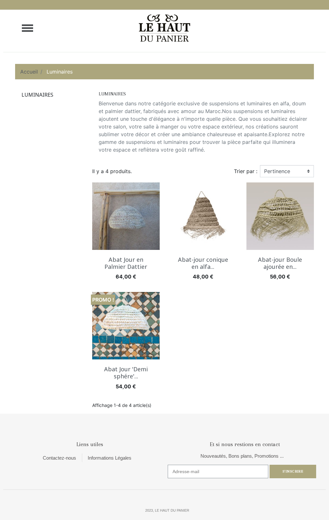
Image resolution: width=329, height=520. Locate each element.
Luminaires (37, 94)
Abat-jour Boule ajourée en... (280, 263)
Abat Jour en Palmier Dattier (125, 263)
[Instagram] (282, 510)
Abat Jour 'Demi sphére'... (126, 372)
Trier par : (245, 171)
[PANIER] (306, 28)
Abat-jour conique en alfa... (203, 263)
